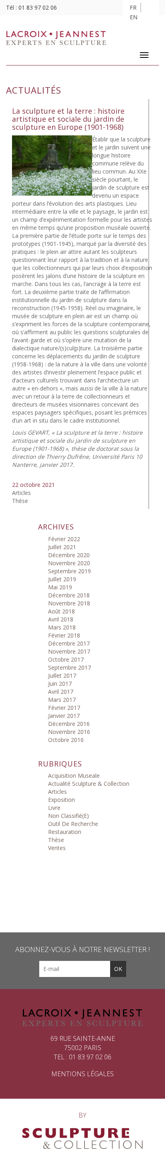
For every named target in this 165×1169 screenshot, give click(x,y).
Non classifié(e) (68, 816)
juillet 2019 (62, 579)
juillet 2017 (62, 675)
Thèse (20, 501)
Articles (21, 493)
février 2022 (64, 539)
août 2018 (61, 611)
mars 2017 (62, 699)
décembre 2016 (69, 724)
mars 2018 (62, 627)
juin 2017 (60, 683)
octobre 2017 (66, 659)
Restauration (64, 832)
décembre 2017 (69, 643)
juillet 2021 (62, 547)
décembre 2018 (69, 595)
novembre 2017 (69, 651)
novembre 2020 (69, 563)
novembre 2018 (69, 603)
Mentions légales (82, 1073)
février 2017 (64, 707)
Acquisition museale (74, 775)
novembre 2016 (69, 732)
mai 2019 (60, 587)
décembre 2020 (69, 555)
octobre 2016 (66, 740)
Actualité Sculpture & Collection (88, 783)
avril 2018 (60, 619)
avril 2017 (60, 691)
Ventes (57, 848)
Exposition (61, 799)
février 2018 (64, 635)
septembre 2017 (69, 667)
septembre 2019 (69, 571)
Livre (54, 807)
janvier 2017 (64, 715)
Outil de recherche (73, 824)
